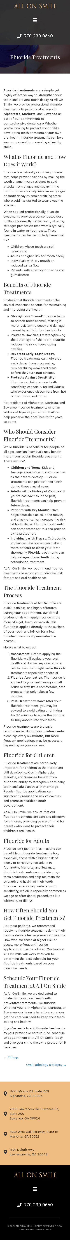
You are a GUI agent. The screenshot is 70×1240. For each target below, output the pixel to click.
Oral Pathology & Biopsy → (46, 1065)
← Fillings (11, 1057)
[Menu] (35, 20)
